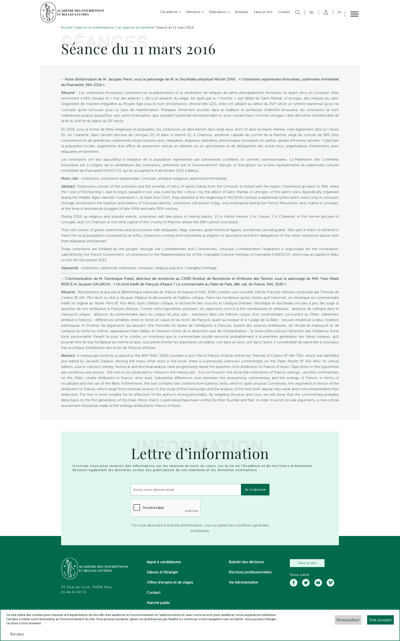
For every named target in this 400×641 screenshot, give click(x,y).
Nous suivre (299, 575)
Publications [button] (218, 12)
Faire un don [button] (263, 12)
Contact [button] (284, 12)
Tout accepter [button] (380, 619)
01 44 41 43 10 (73, 592)
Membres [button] (193, 12)
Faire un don (307, 563)
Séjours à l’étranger (162, 572)
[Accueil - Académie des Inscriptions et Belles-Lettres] (95, 569)
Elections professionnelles (250, 572)
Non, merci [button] (17, 633)
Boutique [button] (241, 12)
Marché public (158, 602)
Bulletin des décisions (246, 562)
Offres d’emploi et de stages (170, 582)
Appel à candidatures (164, 562)
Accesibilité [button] (311, 12)
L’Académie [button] (169, 12)
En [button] (339, 12)
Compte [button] (325, 12)
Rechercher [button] (297, 12)
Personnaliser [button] (348, 619)
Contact (154, 592)
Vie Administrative (243, 582)
